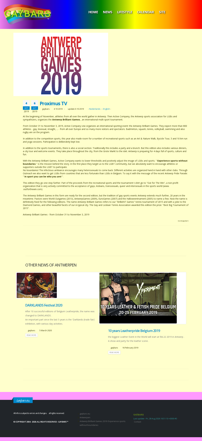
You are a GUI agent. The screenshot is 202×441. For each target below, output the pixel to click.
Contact (137, 421)
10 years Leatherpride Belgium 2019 (134, 330)
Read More (31, 335)
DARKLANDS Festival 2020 (43, 305)
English (106, 109)
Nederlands (94, 109)
